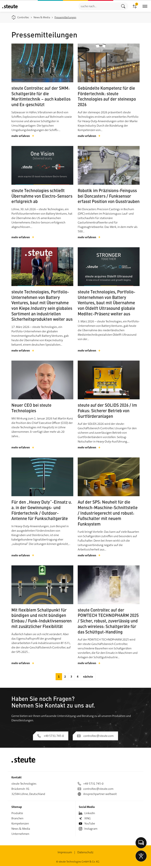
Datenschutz (85, 852)
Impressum (65, 852)
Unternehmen (20, 834)
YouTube (89, 823)
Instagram (90, 829)
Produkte (17, 813)
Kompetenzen (20, 823)
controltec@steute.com (98, 736)
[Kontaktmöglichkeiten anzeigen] (141, 842)
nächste (88, 677)
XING (87, 818)
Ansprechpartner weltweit (100, 794)
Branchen (17, 818)
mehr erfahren (22, 136)
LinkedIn (89, 813)
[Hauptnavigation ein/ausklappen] (145, 6)
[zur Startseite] (10, 6)
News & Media (20, 829)
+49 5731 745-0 (54, 736)
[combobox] (98, 6)
